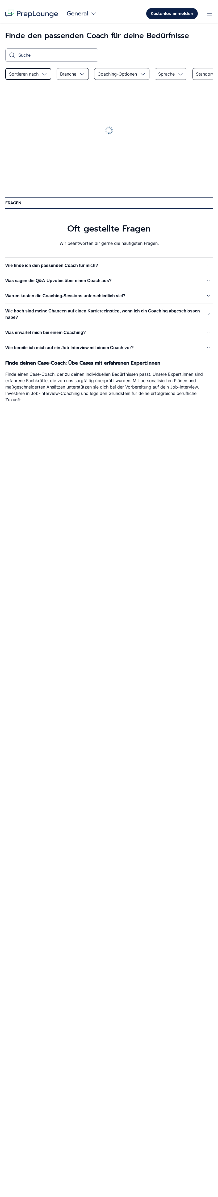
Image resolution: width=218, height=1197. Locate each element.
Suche (24, 55)
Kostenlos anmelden (172, 13)
